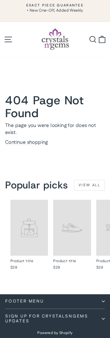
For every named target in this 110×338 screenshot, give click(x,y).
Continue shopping (26, 142)
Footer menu (24, 301)
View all (89, 185)
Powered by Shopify (54, 333)
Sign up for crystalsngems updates (46, 318)
